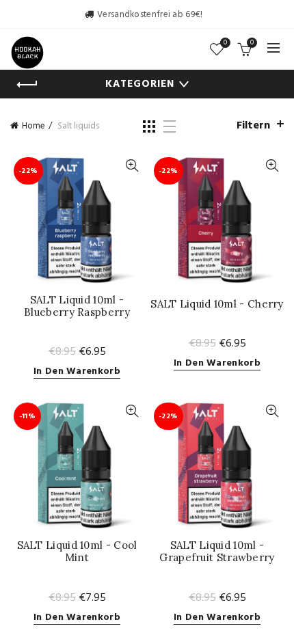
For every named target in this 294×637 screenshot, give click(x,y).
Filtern (253, 126)
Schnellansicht (132, 166)
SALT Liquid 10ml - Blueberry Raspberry (77, 306)
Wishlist (225, 43)
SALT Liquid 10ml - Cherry (217, 304)
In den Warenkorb (77, 372)
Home (33, 126)
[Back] (27, 84)
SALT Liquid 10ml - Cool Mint (77, 551)
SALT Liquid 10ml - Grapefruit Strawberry (216, 551)
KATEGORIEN (139, 84)
